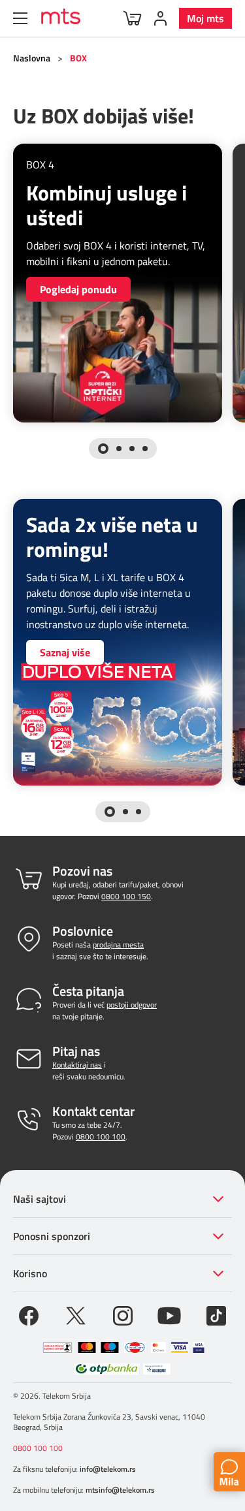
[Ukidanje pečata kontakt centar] (57, 1347)
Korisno (30, 1273)
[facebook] (28, 1314)
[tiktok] (216, 1314)
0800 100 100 (100, 1136)
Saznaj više (65, 652)
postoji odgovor (131, 1004)
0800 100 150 (126, 896)
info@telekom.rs (108, 1469)
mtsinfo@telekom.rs (120, 1490)
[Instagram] (123, 1314)
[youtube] (169, 1314)
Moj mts (205, 18)
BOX (78, 58)
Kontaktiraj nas (77, 1064)
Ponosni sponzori (51, 1236)
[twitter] (75, 1314)
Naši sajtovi (39, 1199)
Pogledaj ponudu (78, 289)
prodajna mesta (118, 944)
